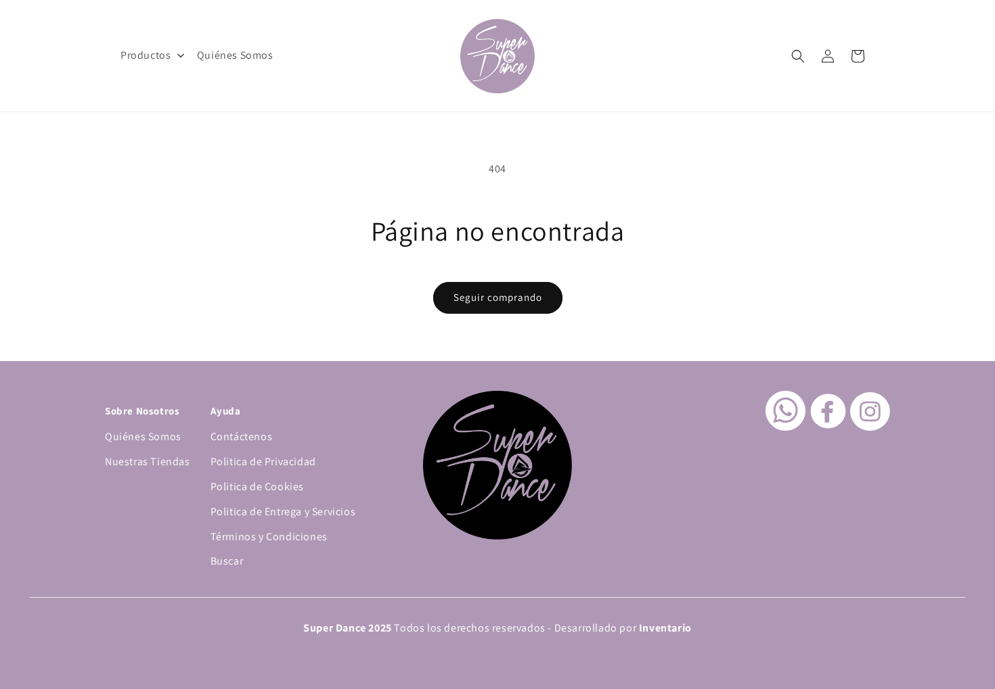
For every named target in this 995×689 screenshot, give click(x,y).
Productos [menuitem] (145, 55)
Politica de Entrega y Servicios (283, 511)
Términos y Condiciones (269, 536)
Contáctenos (242, 436)
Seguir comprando (498, 297)
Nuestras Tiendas (147, 461)
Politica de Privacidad (263, 461)
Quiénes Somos (143, 436)
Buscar (227, 561)
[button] (798, 56)
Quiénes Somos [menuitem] (235, 55)
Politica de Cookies (257, 486)
